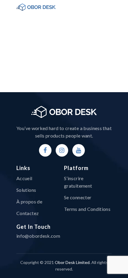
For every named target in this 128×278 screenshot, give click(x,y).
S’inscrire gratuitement (78, 182)
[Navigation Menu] (108, 7)
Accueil (24, 178)
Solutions (26, 190)
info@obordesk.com (38, 236)
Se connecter (77, 197)
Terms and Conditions (87, 209)
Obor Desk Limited (72, 262)
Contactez (27, 213)
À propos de (29, 201)
